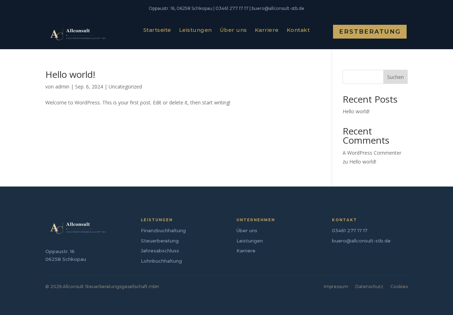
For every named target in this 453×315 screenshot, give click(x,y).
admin (62, 86)
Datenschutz (369, 286)
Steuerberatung (160, 241)
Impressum (336, 286)
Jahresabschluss (160, 250)
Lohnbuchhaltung (161, 261)
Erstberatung (370, 31)
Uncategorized (125, 86)
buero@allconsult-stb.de (361, 241)
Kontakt (298, 30)
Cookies (399, 286)
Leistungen (195, 30)
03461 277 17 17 (349, 230)
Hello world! (70, 74)
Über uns (233, 30)
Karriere (267, 30)
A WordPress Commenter (372, 152)
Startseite (157, 30)
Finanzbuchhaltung (163, 230)
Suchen (395, 77)
